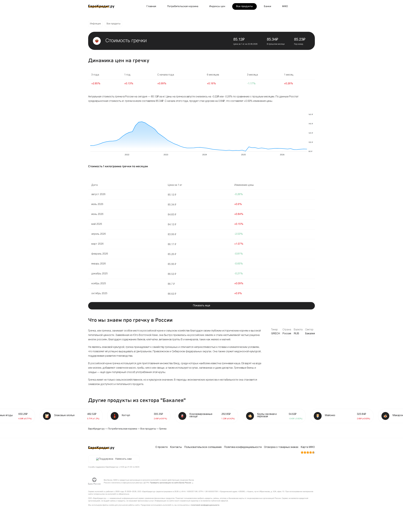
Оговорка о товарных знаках (281, 447)
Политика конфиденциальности (243, 447)
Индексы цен (217, 6)
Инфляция (95, 24)
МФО (285, 6)
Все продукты (244, 6)
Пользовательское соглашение (203, 447)
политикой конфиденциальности (205, 505)
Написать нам (123, 459)
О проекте (161, 447)
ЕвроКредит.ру (96, 429)
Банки (267, 6)
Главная (151, 6)
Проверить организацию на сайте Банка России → (171, 483)
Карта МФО (308, 447)
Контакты (176, 447)
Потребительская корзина (182, 6)
